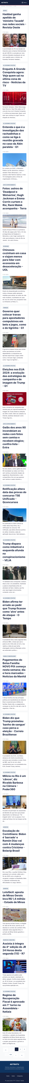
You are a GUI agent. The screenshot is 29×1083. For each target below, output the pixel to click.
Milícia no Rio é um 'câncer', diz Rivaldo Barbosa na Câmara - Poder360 (14, 782)
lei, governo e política (9, 65)
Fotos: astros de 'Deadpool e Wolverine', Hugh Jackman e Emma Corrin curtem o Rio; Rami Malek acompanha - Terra (14, 198)
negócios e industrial (9, 940)
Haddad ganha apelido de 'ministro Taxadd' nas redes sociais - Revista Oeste (14, 21)
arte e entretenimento (9, 184)
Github (18, 1080)
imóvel (5, 10)
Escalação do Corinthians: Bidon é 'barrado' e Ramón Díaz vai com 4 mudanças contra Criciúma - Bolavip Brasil (14, 840)
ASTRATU (4, 2)
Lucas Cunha (9, 1080)
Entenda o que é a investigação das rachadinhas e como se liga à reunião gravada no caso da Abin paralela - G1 (14, 137)
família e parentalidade (9, 656)
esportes (5, 827)
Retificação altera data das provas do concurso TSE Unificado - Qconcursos (14, 495)
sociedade (6, 246)
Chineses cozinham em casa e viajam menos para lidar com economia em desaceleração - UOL (14, 259)
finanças (5, 307)
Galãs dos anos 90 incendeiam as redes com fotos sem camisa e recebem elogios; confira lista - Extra (14, 437)
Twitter (22, 1080)
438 (11, 1054)
